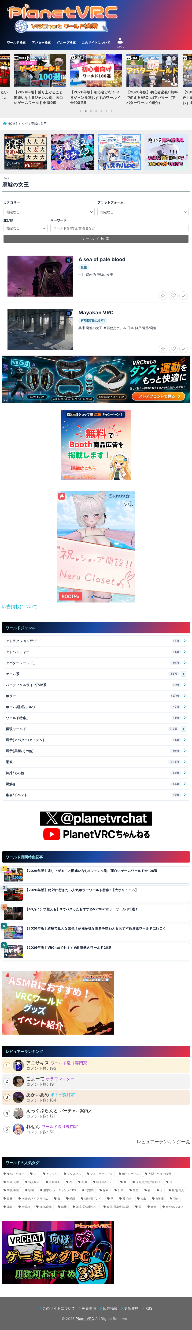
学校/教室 (13, 1190)
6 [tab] (106, 111)
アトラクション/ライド (92, 641)
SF (35, 1174)
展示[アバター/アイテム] (92, 740)
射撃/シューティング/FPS (59, 1190)
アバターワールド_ (92, 663)
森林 (9, 1198)
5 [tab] (101, 111)
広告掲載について (19, 606)
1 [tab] (80, 111)
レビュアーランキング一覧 (163, 1141)
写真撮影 (54, 1182)
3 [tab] (91, 111)
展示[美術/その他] (92, 751)
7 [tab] (111, 111)
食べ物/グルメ (175, 1207)
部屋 (64, 1207)
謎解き (92, 784)
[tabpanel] (96, 81)
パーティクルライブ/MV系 (92, 685)
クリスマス (74, 1174)
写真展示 (34, 1182)
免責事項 (89, 1308)
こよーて (35, 1078)
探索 (105, 1190)
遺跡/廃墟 (46, 1207)
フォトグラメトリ (101, 1174)
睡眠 (72, 1198)
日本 (120, 1190)
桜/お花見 (178, 1190)
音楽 (153, 1207)
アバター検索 (41, 42)
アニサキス (37, 1062)
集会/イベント (92, 795)
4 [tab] (96, 111)
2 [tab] (85, 111)
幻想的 (89, 1190)
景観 (92, 762)
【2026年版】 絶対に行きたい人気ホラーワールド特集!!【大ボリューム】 (82, 890)
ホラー (92, 696)
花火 (176, 1198)
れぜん (33, 1126)
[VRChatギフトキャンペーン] (96, 445)
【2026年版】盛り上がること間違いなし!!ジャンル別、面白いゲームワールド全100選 (91, 871)
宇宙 (31, 1190)
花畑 (9, 1207)
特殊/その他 (92, 773)
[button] (88, 597)
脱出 (143, 1198)
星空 (135, 1190)
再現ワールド (91, 729)
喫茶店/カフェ (105, 1182)
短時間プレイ (92, 1198)
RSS (149, 1308)
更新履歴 (131, 1308)
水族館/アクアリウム (35, 1198)
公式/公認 (13, 1182)
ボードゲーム (130, 1174)
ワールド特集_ (92, 718)
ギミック (52, 1174)
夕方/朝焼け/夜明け (148, 1182)
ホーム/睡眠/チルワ (92, 707)
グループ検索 (66, 42)
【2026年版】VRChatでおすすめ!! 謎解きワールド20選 (68, 947)
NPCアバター (15, 1174)
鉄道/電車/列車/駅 (118, 1207)
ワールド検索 (16, 42)
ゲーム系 (91, 674)
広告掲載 (110, 1308)
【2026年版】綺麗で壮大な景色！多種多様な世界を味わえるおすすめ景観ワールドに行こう (95, 928)
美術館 (127, 1198)
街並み (26, 1207)
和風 (84, 1182)
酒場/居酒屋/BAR (86, 1207)
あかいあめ (37, 1094)
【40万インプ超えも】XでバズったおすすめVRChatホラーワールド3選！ (81, 909)
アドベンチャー (92, 652)
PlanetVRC (85, 1318)
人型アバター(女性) (160, 1174)
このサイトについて (96, 42)
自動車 (159, 1198)
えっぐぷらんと (42, 1110)
